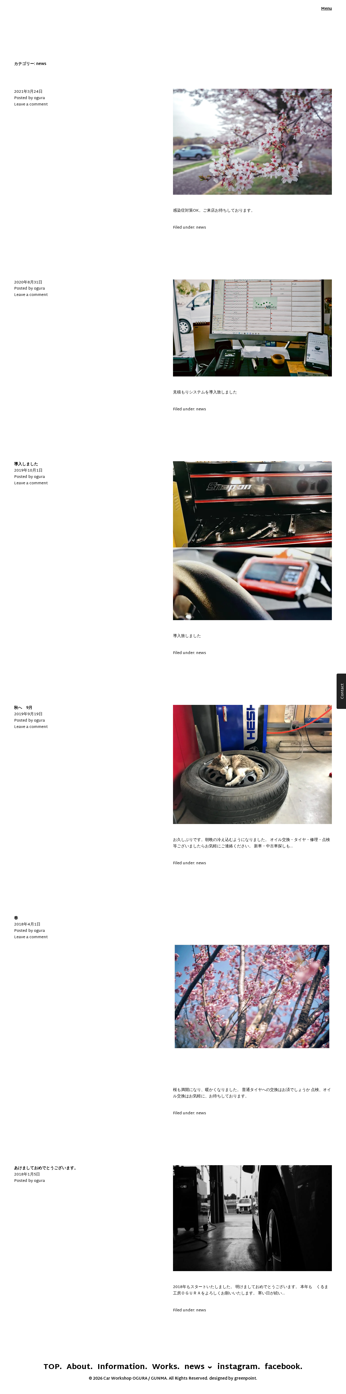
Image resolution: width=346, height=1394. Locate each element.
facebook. (283, 1367)
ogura (39, 98)
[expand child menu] (210, 1367)
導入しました (26, 464)
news (201, 227)
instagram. (238, 1367)
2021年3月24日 (28, 91)
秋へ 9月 (23, 707)
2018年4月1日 (27, 924)
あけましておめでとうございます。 (46, 1168)
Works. (166, 1367)
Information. (122, 1367)
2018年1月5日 (27, 1174)
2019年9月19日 (28, 714)
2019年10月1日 (28, 470)
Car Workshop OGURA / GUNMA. (46, 9)
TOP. (53, 1367)
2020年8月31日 (28, 282)
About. (80, 1367)
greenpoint (245, 1378)
